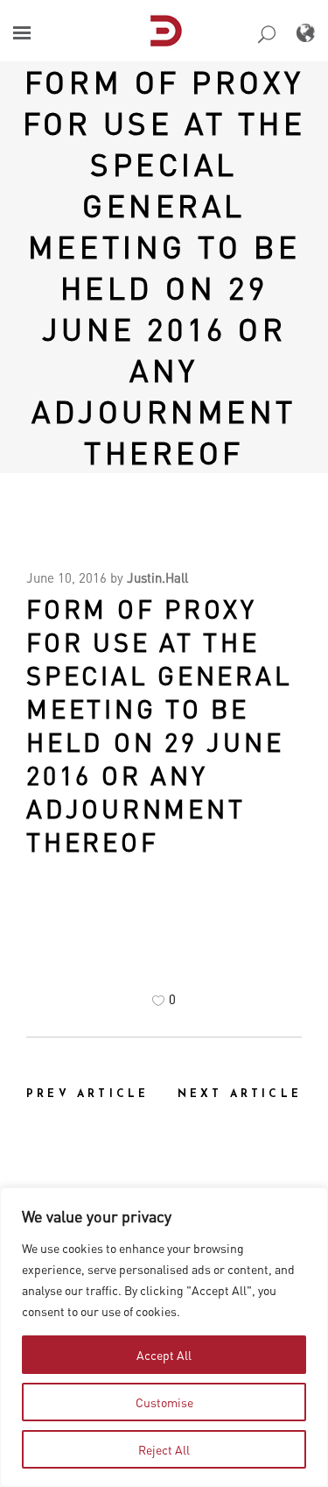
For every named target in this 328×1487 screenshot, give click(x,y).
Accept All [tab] (164, 1355)
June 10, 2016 (66, 577)
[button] (22, 32)
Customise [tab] (164, 1402)
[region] (164, 1337)
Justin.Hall (157, 577)
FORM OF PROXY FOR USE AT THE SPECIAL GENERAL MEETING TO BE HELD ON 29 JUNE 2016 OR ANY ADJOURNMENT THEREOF (164, 266)
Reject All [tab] (164, 1449)
